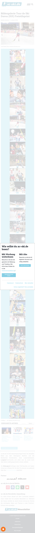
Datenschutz (19, 283)
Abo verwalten (29, 283)
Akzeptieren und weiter (9, 275)
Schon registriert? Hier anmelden (23, 287)
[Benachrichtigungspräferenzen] (3, 529)
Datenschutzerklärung (8, 271)
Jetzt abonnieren (24, 265)
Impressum (10, 283)
